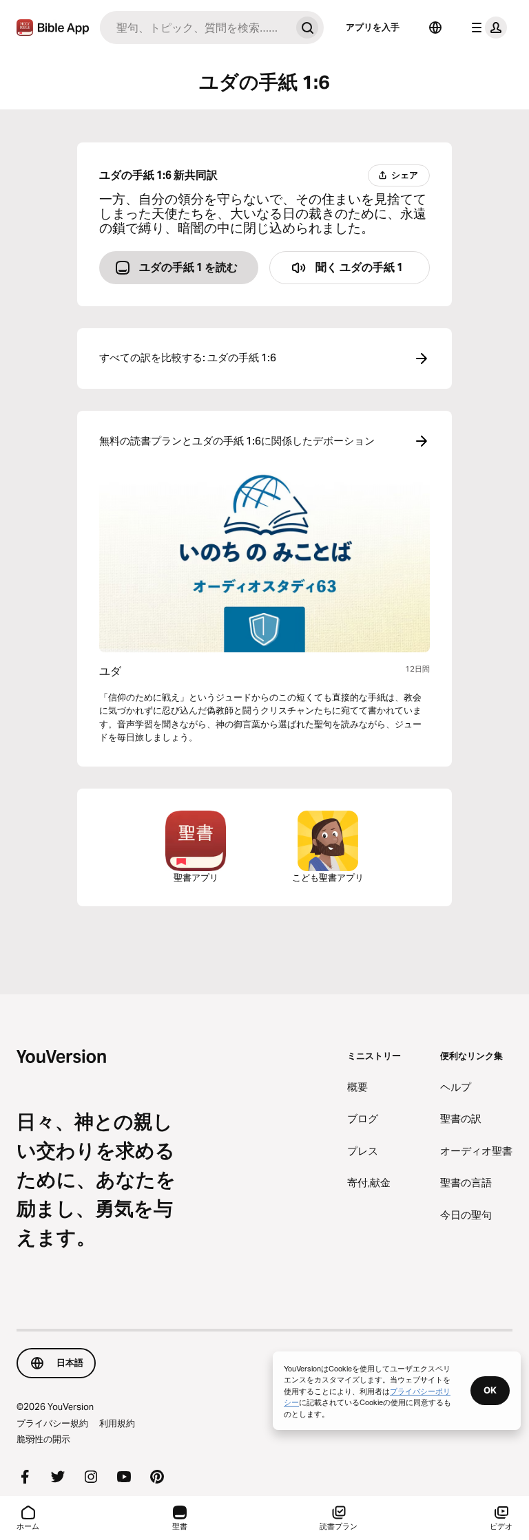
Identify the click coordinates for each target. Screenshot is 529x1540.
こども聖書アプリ (328, 877)
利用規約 (117, 1423)
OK (490, 1389)
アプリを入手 (373, 26)
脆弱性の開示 (43, 1438)
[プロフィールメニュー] (486, 27)
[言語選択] (435, 27)
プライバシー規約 (52, 1423)
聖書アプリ (196, 877)
